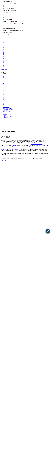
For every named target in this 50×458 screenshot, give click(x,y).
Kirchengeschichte (32, 146)
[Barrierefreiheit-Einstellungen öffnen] (48, 231)
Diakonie (26, 146)
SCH (4, 61)
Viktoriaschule (37, 142)
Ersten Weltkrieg (15, 145)
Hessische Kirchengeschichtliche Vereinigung (9, 149)
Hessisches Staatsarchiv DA (36, 144)
